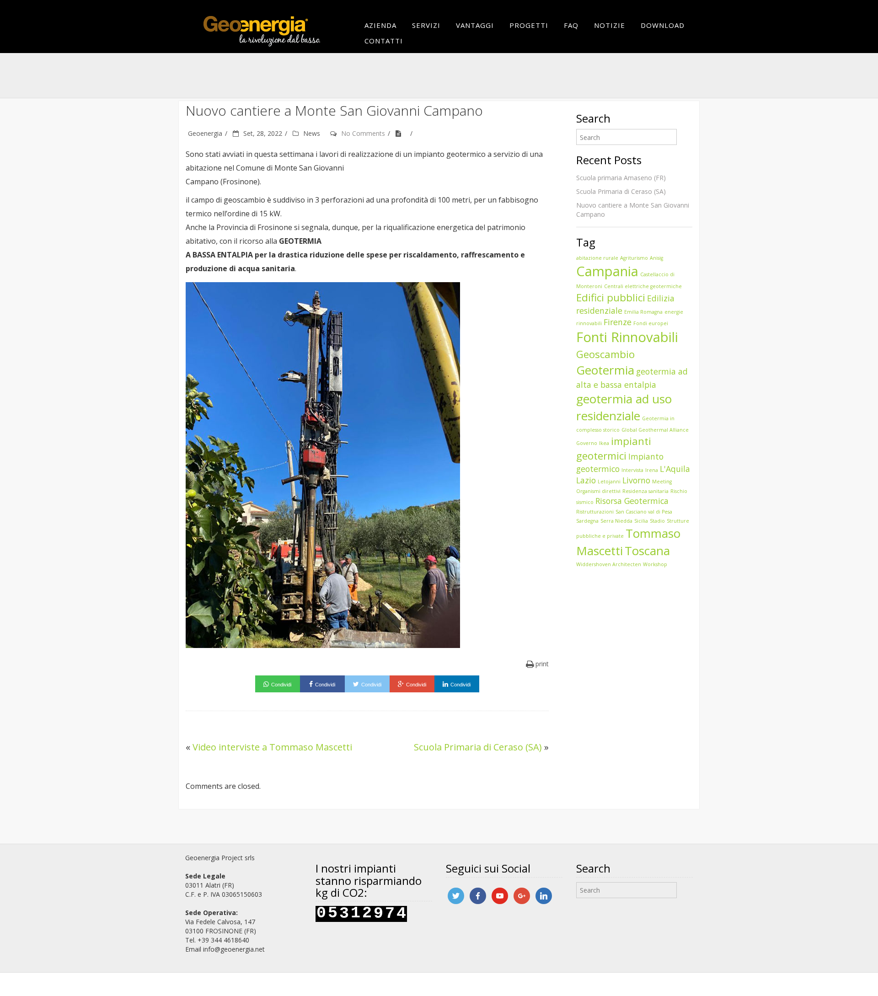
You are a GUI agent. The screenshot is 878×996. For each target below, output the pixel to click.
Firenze (618, 321)
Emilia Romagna (643, 312)
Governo (586, 443)
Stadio (657, 521)
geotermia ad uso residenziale (624, 407)
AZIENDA (380, 25)
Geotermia (605, 370)
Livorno (636, 480)
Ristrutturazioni (595, 512)
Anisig (656, 258)
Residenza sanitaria (645, 491)
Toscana (647, 550)
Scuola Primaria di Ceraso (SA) (478, 747)
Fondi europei (650, 323)
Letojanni (609, 481)
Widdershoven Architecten (608, 564)
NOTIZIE (609, 25)
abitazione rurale (597, 258)
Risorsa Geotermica (632, 500)
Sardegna (587, 521)
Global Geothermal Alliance (655, 430)
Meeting (662, 481)
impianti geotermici (613, 448)
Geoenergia (205, 133)
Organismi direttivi (598, 491)
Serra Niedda (616, 521)
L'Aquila (675, 468)
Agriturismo (634, 258)
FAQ (571, 25)
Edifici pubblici (610, 297)
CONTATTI (383, 40)
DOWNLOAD (663, 25)
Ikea (604, 443)
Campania (607, 271)
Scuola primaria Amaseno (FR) (621, 177)
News (311, 133)
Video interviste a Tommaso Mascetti (272, 747)
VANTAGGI (475, 25)
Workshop (655, 564)
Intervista (632, 470)
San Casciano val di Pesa (644, 512)
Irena (651, 470)
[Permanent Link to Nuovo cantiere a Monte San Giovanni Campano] (401, 133)
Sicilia (641, 521)
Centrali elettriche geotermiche (643, 286)
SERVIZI (426, 25)
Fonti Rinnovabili (627, 337)
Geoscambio (605, 354)
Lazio (586, 480)
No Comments (363, 133)
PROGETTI (528, 25)
